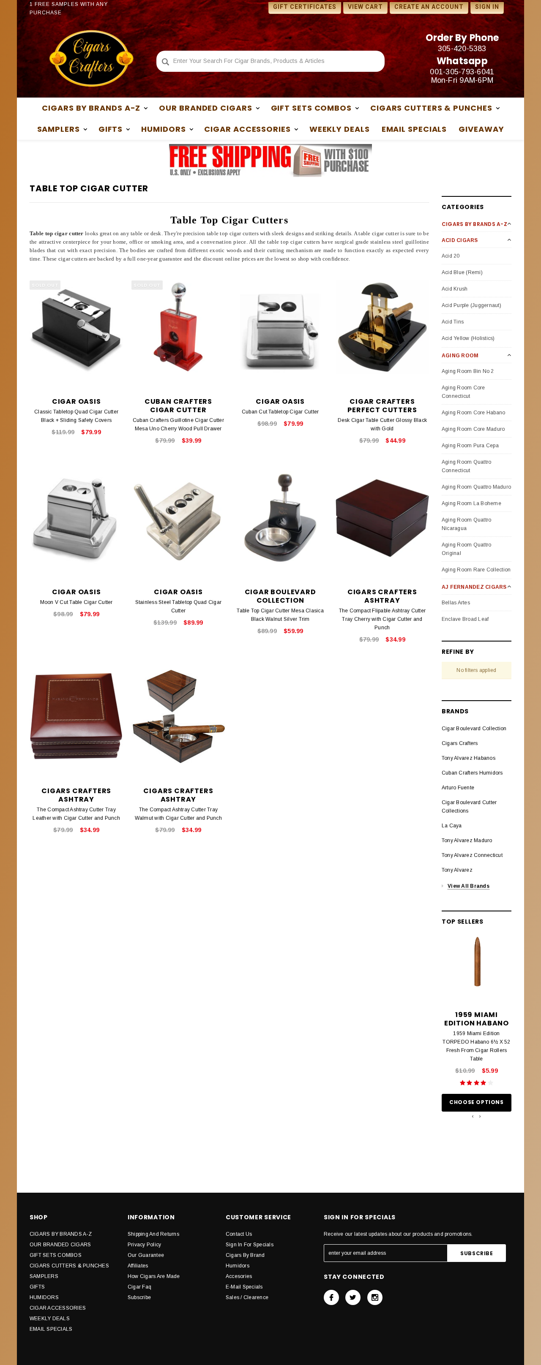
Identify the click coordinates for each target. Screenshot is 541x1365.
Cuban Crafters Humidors (472, 773)
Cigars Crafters (460, 743)
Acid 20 (451, 256)
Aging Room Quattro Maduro (476, 487)
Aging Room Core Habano (473, 413)
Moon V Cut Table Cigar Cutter (76, 602)
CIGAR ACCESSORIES (58, 1308)
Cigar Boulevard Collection (474, 728)
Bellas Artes (456, 603)
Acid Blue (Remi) (462, 272)
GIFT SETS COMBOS (56, 1255)
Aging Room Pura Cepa (470, 446)
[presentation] (472, 1116)
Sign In (487, 6)
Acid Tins (453, 322)
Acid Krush (454, 289)
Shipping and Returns (153, 1234)
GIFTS (37, 1287)
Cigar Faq (139, 1287)
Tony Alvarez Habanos (468, 758)
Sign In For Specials (249, 1245)
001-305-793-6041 (462, 72)
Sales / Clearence (247, 1297)
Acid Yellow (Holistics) (468, 338)
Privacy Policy (144, 1245)
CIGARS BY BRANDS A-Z (61, 1234)
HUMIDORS (44, 1297)
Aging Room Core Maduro (473, 429)
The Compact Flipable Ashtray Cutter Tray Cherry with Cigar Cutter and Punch (382, 619)
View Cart (365, 6)
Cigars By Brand (245, 1255)
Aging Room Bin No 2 (468, 371)
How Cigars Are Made (154, 1276)
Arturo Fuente (458, 788)
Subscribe (139, 1297)
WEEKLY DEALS (339, 129)
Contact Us (239, 1234)
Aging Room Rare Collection (476, 570)
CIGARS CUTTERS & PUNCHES (69, 1266)
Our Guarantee (146, 1255)
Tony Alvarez (457, 870)
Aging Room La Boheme (471, 503)
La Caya (452, 826)
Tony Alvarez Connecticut (472, 855)
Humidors (237, 1266)
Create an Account (429, 6)
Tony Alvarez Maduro (467, 840)
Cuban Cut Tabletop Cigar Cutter (280, 412)
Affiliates (138, 1266)
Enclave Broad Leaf (465, 619)
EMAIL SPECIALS (414, 129)
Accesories (239, 1276)
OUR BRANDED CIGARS (60, 1245)
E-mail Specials (244, 1287)
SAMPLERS (44, 1276)
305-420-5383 (462, 48)
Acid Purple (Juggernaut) (471, 305)
